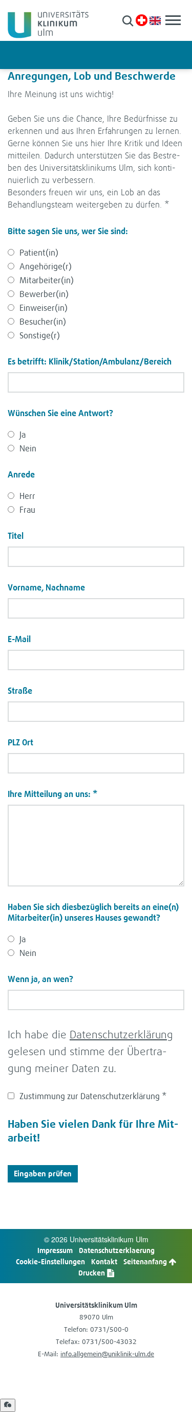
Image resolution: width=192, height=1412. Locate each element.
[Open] (7, 1405)
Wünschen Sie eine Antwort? (60, 413)
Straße (20, 691)
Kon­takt (104, 1261)
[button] (128, 21)
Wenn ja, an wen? (40, 979)
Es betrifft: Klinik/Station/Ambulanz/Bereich (90, 361)
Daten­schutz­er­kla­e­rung (117, 1250)
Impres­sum (55, 1250)
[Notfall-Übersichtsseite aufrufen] (141, 20)
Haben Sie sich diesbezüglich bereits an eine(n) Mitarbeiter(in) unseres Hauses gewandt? (93, 912)
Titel (16, 536)
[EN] (155, 19)
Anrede (21, 474)
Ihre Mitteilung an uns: (52, 794)
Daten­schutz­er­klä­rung (121, 1034)
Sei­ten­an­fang (145, 1261)
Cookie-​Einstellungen (50, 1261)
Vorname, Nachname (46, 587)
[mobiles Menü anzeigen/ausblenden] (173, 20)
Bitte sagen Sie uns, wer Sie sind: (68, 231)
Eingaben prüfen (43, 1173)
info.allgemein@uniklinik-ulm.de (107, 1354)
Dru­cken (92, 1272)
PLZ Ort (20, 742)
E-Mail (19, 639)
